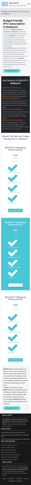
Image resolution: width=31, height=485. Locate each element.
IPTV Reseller (19, 478)
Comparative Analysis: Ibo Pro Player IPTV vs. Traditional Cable (15, 435)
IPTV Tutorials (10, 478)
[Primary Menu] (29, 4)
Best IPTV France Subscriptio (8, 452)
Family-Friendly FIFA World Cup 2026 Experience (13, 432)
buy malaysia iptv (12, 71)
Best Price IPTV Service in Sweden (9, 459)
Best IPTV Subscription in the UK (9, 445)
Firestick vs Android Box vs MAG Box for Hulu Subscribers (15, 439)
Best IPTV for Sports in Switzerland (9, 457)
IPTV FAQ (26, 478)
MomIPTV (14, 3)
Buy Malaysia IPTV (15, 210)
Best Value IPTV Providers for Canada (10, 454)
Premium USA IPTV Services (8, 447)
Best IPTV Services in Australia (8, 450)
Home (4, 478)
